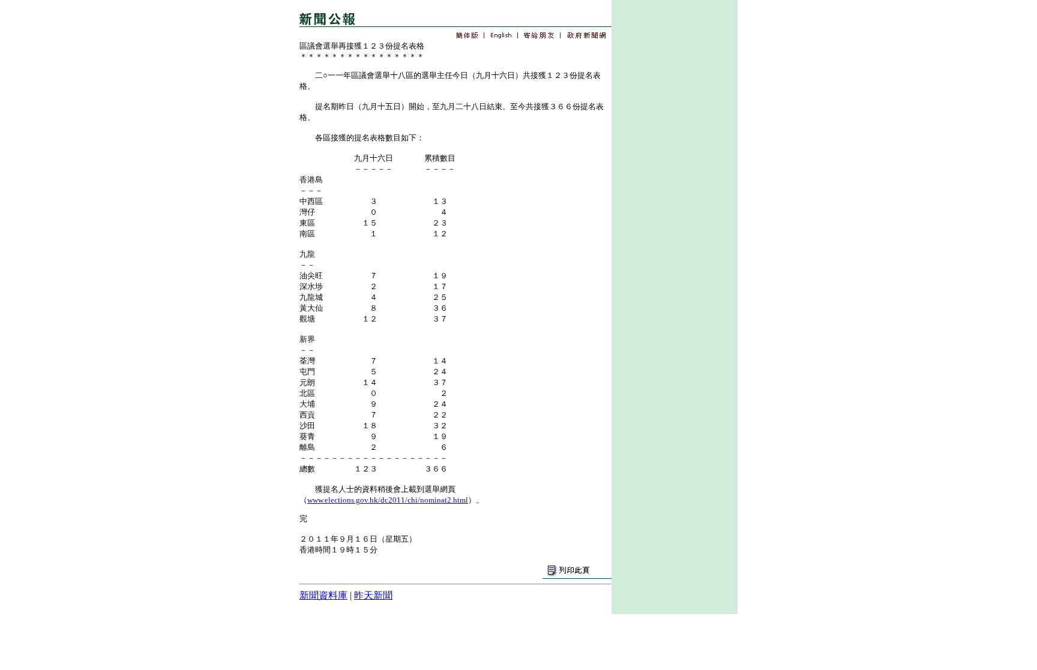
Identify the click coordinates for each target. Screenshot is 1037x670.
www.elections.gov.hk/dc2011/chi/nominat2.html (387, 499)
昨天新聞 (373, 595)
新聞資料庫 (323, 595)
